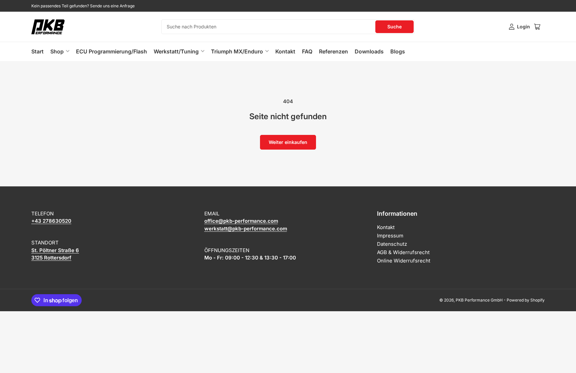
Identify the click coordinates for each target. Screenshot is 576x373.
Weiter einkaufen (288, 142)
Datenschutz (392, 244)
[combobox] (288, 26)
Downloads (369, 51)
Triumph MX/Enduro (237, 51)
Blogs (397, 51)
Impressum (390, 235)
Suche (394, 26)
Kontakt (285, 51)
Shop (57, 51)
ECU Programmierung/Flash (111, 51)
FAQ (307, 51)
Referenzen (333, 51)
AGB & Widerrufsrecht (403, 252)
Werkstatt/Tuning (176, 51)
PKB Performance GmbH (479, 300)
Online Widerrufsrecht (403, 260)
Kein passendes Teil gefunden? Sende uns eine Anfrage (83, 5)
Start (37, 51)
